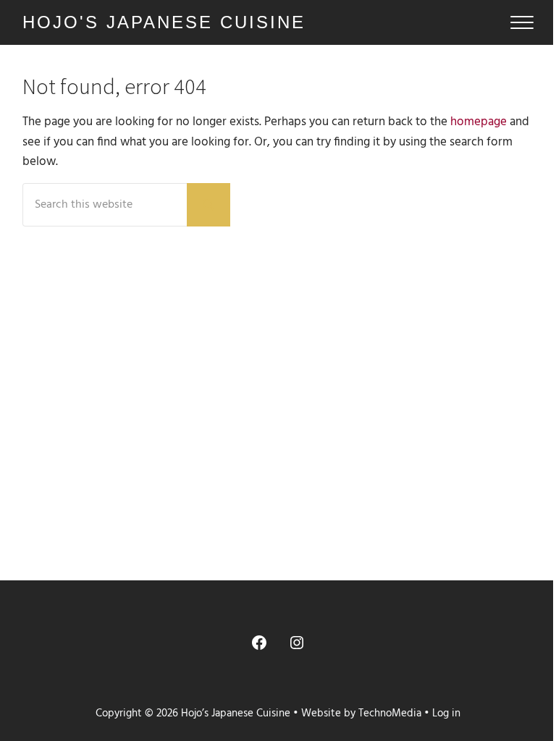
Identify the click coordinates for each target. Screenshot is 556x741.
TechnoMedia (389, 713)
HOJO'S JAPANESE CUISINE (164, 22)
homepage (478, 122)
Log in (446, 713)
